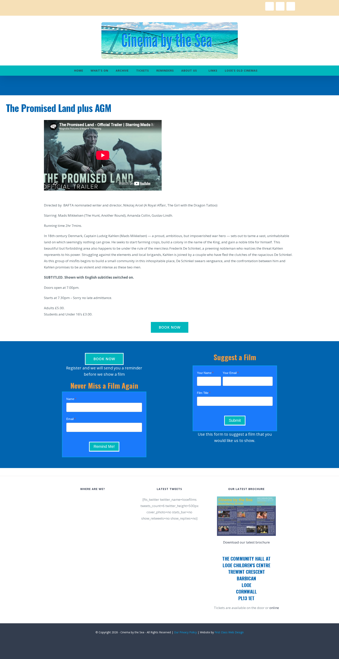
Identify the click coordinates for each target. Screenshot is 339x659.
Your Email (231, 372)
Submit (235, 420)
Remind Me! (104, 446)
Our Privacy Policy (185, 632)
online (274, 607)
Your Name (205, 372)
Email (71, 419)
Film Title (203, 392)
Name (71, 399)
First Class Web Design (229, 632)
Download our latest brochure (246, 542)
